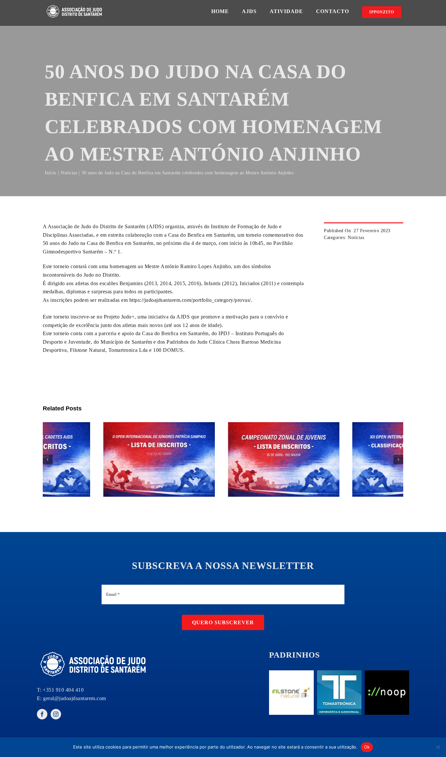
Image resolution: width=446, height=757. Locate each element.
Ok (367, 746)
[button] (48, 459)
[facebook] (42, 714)
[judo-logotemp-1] (75, 6)
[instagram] (56, 714)
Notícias (356, 237)
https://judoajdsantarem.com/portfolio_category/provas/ (190, 300)
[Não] (438, 747)
